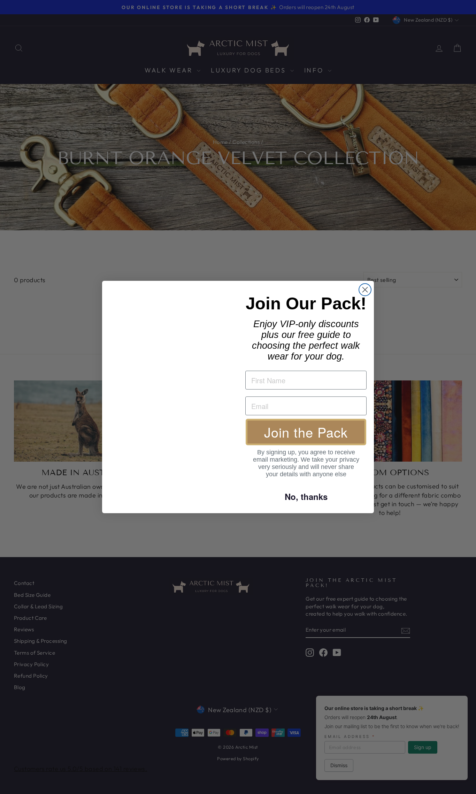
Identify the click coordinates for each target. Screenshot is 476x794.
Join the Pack (306, 431)
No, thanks (306, 496)
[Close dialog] (365, 290)
